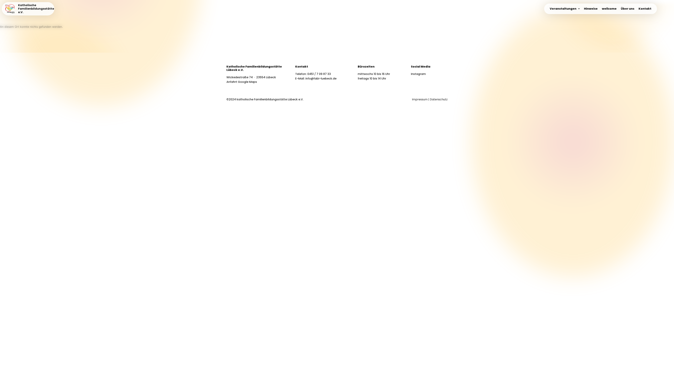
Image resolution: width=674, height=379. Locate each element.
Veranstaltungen (563, 9)
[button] (565, 9)
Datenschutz (439, 99)
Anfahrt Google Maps (241, 82)
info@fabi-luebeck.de (320, 79)
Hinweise (591, 9)
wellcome (609, 9)
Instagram (418, 74)
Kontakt (645, 9)
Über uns (627, 9)
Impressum (420, 99)
